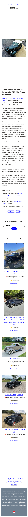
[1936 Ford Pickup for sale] (14, 392)
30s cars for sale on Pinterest (18, 508)
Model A (18, 481)
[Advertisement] (14, 24)
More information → (14, 283)
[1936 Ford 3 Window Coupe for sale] (14, 427)
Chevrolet (12, 478)
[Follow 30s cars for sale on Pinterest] (14, 513)
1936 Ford (10, 211)
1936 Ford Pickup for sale (14, 395)
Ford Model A (10, 481)
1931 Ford (13, 484)
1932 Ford (20, 478)
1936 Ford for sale (14, 358)
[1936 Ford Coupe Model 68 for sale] (14, 269)
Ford (18, 211)
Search (14, 228)
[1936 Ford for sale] (14, 356)
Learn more (19, 506)
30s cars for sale (14, 4)
